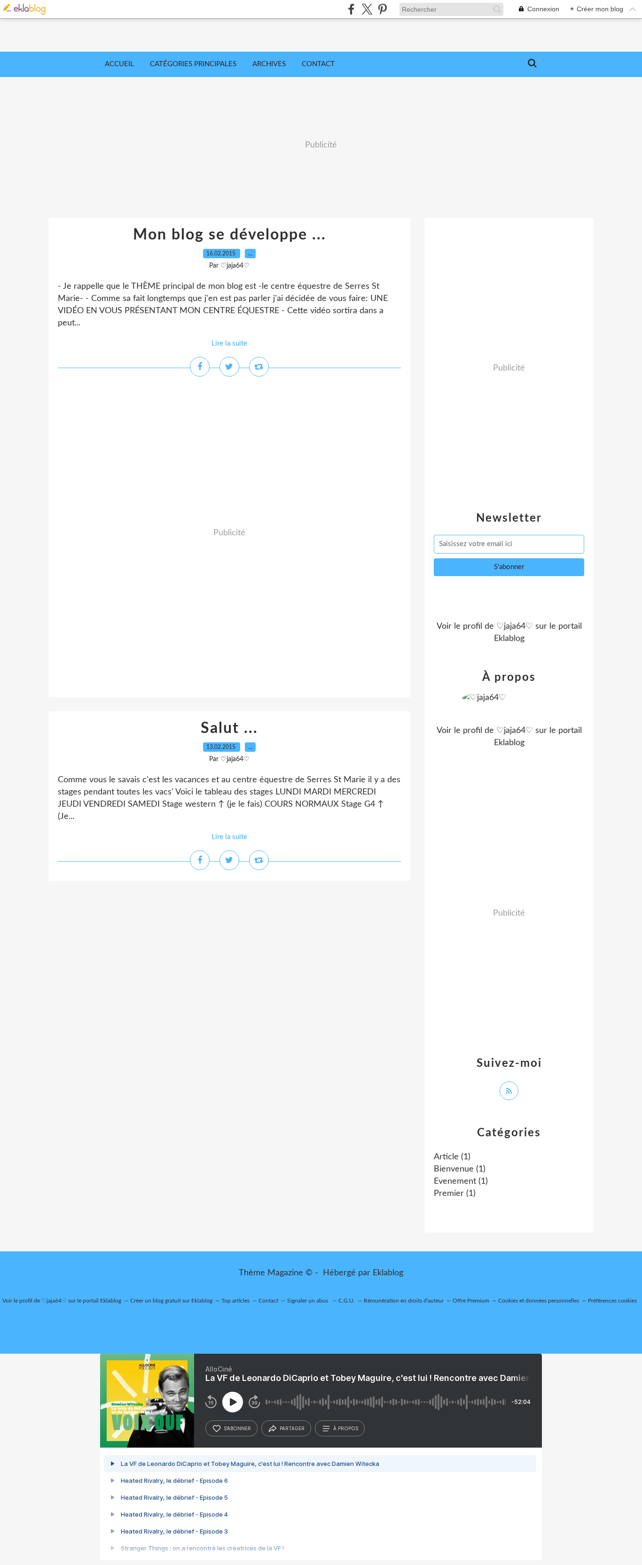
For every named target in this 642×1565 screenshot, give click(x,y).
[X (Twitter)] (367, 9)
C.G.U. (346, 1300)
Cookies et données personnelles (538, 1300)
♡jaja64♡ (514, 626)
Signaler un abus (308, 1300)
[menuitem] (119, 64)
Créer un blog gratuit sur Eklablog (171, 1300)
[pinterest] (382, 9)
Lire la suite (229, 343)
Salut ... (229, 728)
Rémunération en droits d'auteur (404, 1300)
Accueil (119, 64)
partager (292, 1428)
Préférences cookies (612, 1300)
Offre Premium (471, 1300)
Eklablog (388, 1273)
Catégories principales (193, 64)
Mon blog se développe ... (229, 234)
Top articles (235, 1300)
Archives (269, 64)
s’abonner (237, 1428)
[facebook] (351, 9)
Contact (318, 64)
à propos (345, 1428)
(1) (452, 1157)
